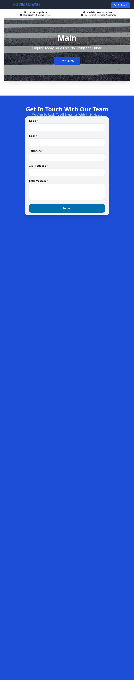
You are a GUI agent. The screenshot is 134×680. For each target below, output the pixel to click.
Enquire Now (67, 87)
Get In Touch (120, 5)
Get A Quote (67, 61)
